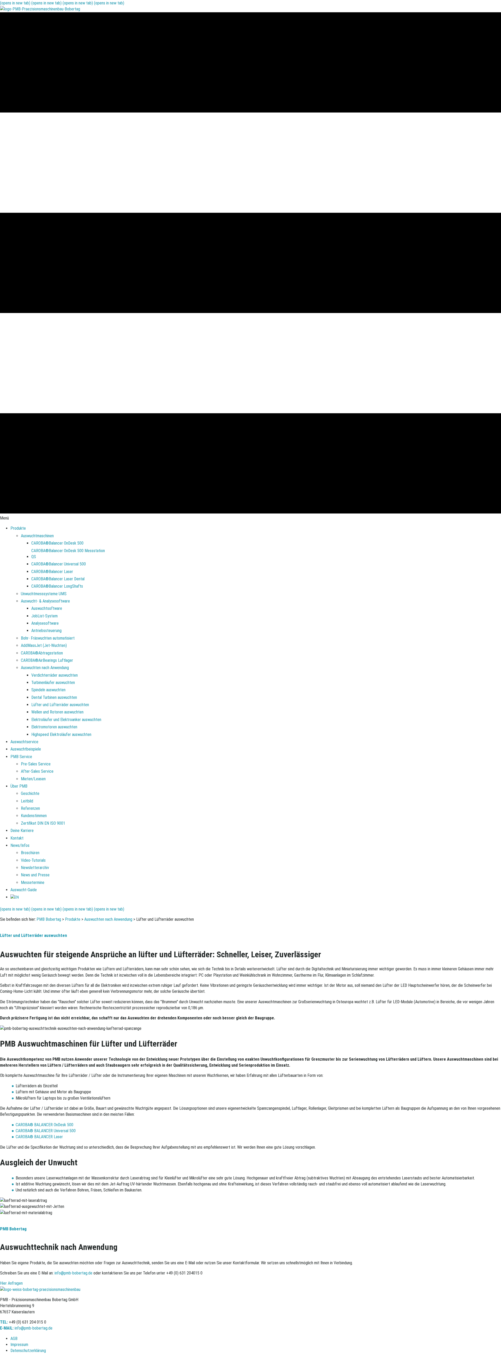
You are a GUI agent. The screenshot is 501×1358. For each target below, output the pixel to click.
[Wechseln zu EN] (14, 897)
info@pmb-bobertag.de (73, 1273)
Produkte (72, 919)
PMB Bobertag (49, 919)
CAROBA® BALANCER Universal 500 (46, 1130)
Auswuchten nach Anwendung (108, 919)
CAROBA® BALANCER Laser (39, 1136)
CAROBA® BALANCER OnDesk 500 (44, 1124)
